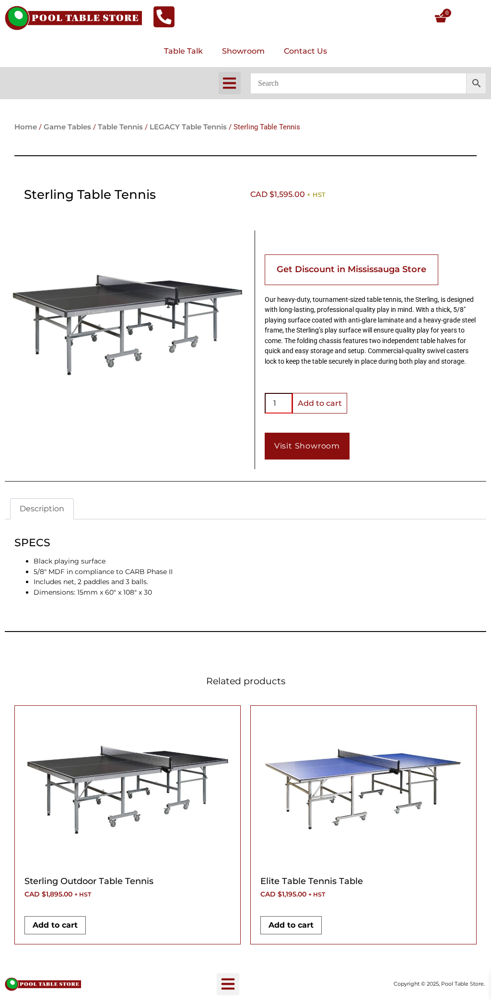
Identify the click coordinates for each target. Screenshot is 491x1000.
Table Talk (183, 51)
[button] (230, 83)
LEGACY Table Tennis (188, 127)
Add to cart (320, 403)
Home (25, 127)
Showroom (243, 51)
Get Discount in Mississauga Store (351, 269)
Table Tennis (120, 127)
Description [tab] (42, 508)
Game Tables (67, 127)
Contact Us (305, 51)
